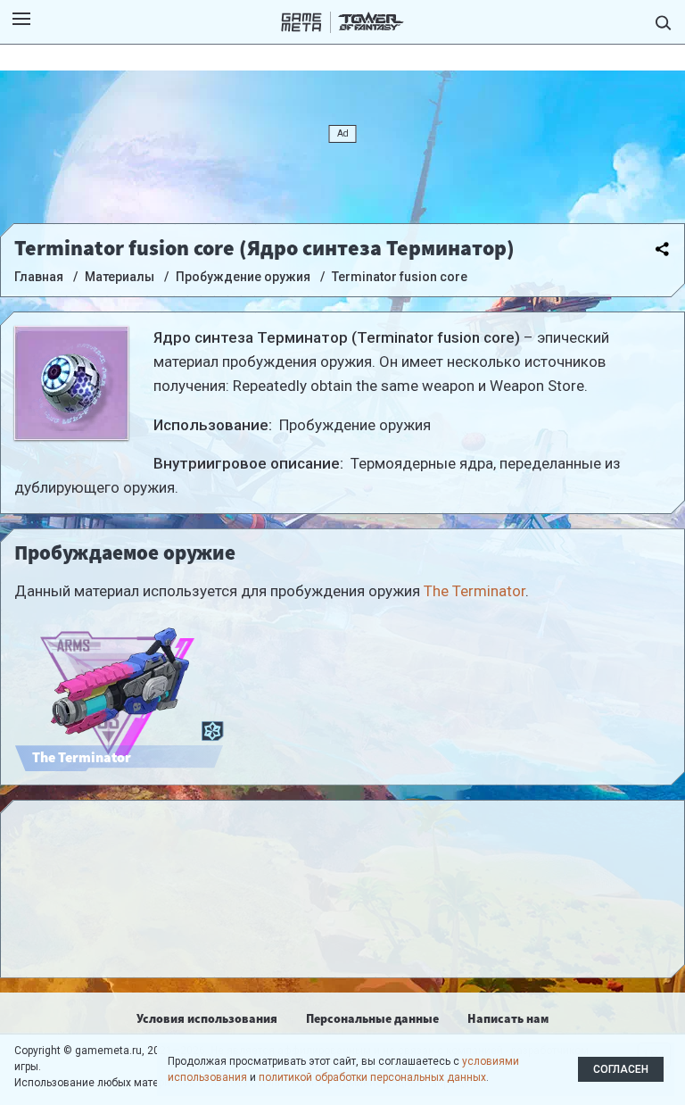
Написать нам (508, 1018)
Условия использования (206, 1018)
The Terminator (474, 591)
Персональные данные (372, 1018)
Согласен (620, 1069)
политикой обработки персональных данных (372, 1077)
